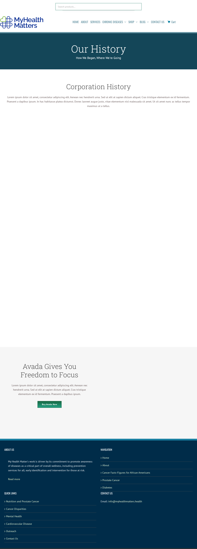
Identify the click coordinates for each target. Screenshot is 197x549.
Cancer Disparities (16, 509)
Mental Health (14, 516)
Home (105, 457)
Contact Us (12, 538)
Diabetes (107, 487)
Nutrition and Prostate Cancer (22, 501)
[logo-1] (21, 17)
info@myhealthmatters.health (125, 501)
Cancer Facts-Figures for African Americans (126, 472)
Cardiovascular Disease (19, 523)
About (105, 465)
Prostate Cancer (111, 480)
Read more (14, 479)
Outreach (11, 531)
